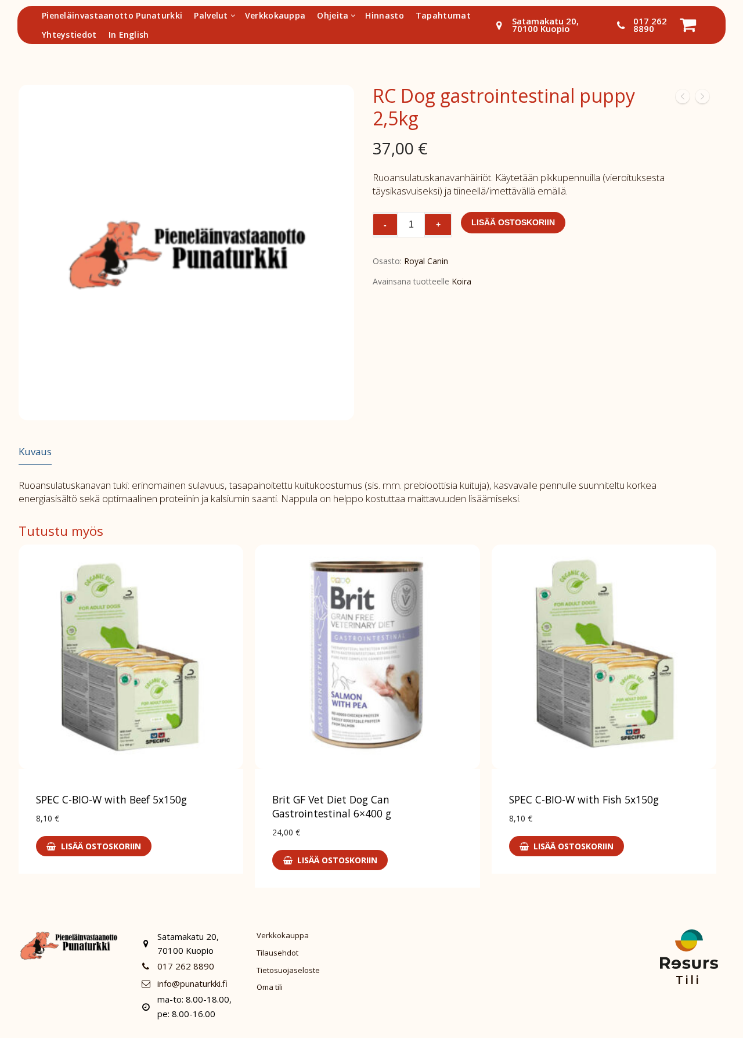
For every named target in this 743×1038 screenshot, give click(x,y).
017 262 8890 (650, 24)
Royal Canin (426, 260)
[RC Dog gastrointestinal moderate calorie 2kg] (683, 98)
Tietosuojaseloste (288, 970)
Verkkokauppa (283, 935)
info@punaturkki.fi (192, 983)
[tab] (35, 452)
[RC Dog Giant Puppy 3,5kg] (702, 98)
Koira (461, 281)
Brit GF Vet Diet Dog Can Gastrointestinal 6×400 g (331, 806)
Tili (688, 979)
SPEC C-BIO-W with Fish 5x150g (584, 799)
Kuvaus (35, 451)
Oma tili (270, 987)
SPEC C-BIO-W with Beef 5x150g (111, 799)
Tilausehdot (277, 952)
